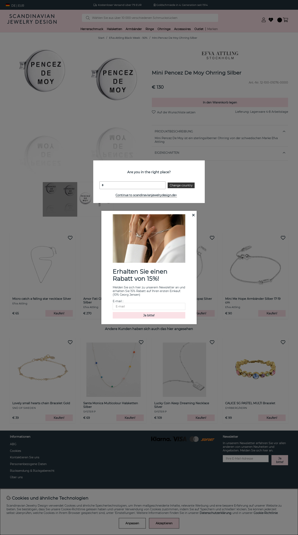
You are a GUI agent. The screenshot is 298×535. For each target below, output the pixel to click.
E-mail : (118, 301)
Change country (181, 185)
